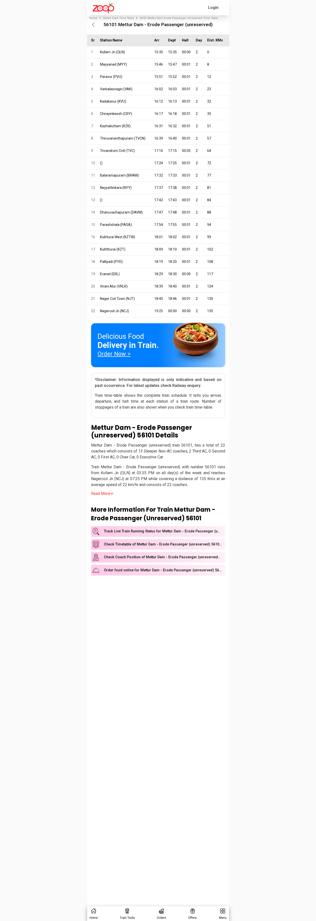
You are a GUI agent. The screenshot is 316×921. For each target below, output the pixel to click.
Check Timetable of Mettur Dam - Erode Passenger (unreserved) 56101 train (164, 544)
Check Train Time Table (118, 18)
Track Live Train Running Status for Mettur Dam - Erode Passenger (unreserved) (164, 531)
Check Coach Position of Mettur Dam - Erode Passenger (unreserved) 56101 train (164, 557)
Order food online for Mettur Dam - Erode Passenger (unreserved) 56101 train (164, 570)
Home (93, 18)
